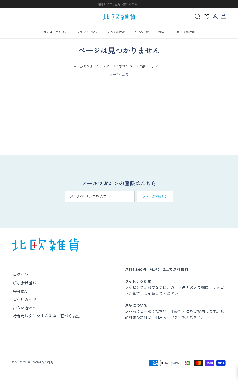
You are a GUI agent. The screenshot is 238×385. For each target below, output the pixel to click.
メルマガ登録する (155, 196)
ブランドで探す (87, 32)
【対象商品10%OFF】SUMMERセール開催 (119, 6)
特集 (161, 32)
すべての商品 (116, 32)
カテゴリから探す (55, 32)
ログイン (21, 274)
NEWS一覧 (142, 32)
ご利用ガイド (24, 299)
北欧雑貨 (25, 362)
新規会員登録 (24, 283)
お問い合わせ (24, 307)
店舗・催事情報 (184, 32)
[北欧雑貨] (119, 17)
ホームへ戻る (119, 74)
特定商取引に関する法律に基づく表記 (46, 316)
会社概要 (21, 291)
